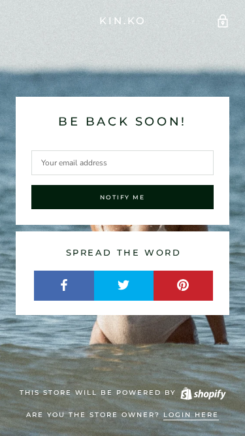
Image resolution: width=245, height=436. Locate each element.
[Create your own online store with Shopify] (202, 392)
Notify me (122, 197)
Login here (191, 415)
